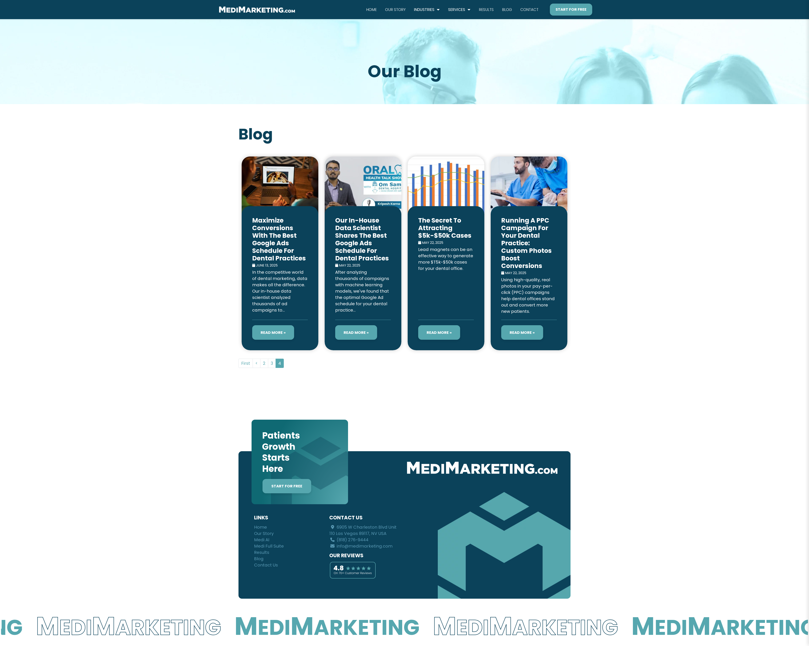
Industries (424, 9)
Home (371, 9)
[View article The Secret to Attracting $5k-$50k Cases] (446, 253)
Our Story (395, 9)
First (245, 363)
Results (486, 9)
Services (457, 9)
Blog (507, 9)
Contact (529, 9)
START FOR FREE (286, 486)
